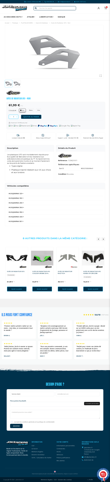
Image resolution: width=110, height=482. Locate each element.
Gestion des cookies (65, 480)
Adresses (60, 455)
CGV (33, 446)
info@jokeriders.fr (65, 1)
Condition (62, 174)
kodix (91, 480)
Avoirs (59, 452)
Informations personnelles (66, 446)
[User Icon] (100, 8)
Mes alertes (61, 461)
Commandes (61, 449)
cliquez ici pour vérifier (70, 474)
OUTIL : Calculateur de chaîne (41, 458)
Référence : (63, 160)
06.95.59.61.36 (50, 1)
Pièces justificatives (63, 458)
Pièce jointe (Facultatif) (18, 401)
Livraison (35, 449)
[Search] (36, 8)
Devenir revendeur (38, 455)
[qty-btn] (16, 116)
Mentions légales (37, 452)
